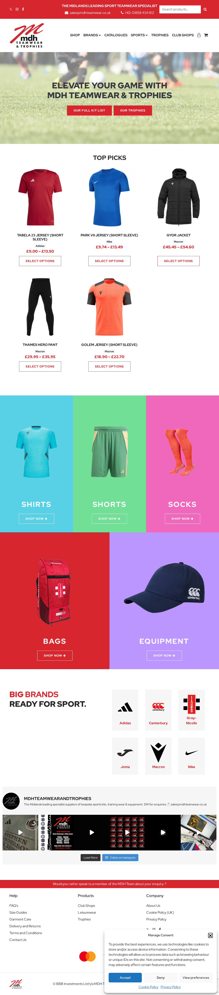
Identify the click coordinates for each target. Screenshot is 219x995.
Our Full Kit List (89, 110)
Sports (138, 35)
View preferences (196, 978)
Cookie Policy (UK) (160, 912)
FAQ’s (13, 905)
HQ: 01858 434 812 (139, 12)
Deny (161, 978)
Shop (75, 35)
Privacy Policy (171, 987)
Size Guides (18, 912)
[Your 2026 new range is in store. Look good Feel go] (127, 832)
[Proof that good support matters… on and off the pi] (198, 832)
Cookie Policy (148, 987)
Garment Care (20, 919)
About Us (153, 905)
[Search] (205, 9)
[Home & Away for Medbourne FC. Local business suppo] (20, 832)
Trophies (160, 35)
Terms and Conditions (25, 933)
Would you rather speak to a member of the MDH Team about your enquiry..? (109, 884)
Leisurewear (87, 912)
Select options (40, 261)
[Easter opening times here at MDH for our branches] (56, 832)
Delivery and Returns (25, 926)
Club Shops (183, 35)
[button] (210, 935)
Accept (125, 978)
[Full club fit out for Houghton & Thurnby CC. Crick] (92, 832)
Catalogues (115, 35)
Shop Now (34, 519)
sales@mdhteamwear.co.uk (90, 12)
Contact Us (17, 940)
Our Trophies (132, 110)
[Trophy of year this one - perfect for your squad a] (163, 832)
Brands (90, 35)
